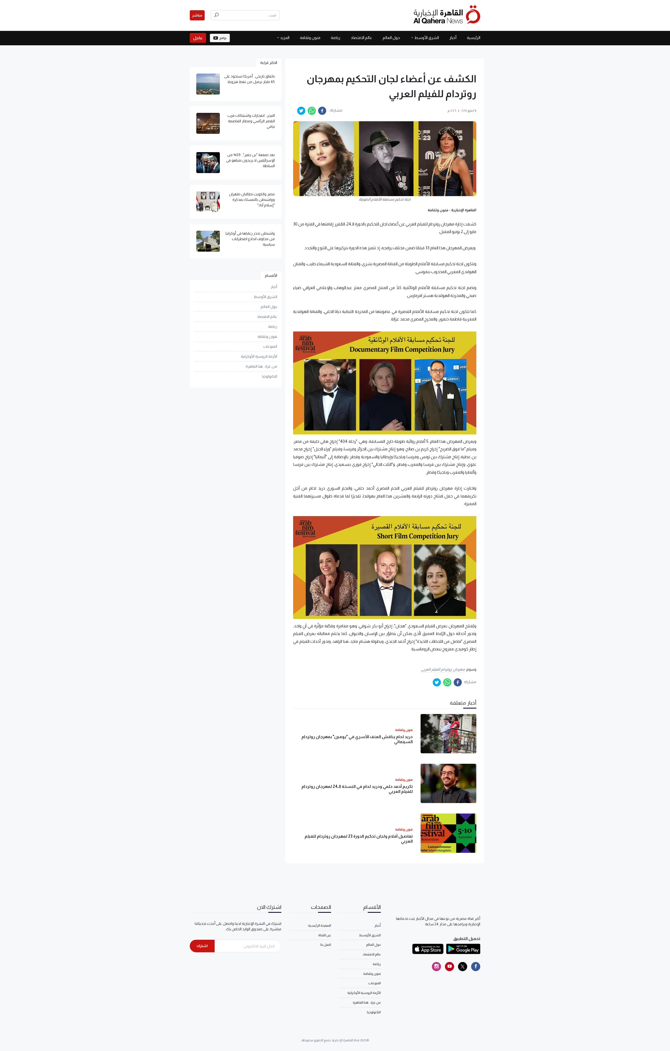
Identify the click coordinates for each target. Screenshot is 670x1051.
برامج (222, 38)
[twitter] (301, 111)
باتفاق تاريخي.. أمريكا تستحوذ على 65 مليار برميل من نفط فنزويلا (249, 79)
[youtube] (449, 966)
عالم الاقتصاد (361, 37)
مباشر (197, 15)
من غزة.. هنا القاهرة (261, 366)
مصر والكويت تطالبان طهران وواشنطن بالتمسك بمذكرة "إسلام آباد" (252, 199)
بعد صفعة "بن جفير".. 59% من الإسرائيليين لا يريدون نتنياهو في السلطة (250, 160)
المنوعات (270, 346)
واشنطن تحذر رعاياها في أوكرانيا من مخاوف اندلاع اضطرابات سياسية (250, 238)
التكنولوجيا (269, 376)
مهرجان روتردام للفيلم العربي (443, 669)
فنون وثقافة (310, 37)
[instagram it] (436, 966)
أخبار (452, 37)
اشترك (202, 946)
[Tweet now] (462, 966)
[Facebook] (475, 966)
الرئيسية (473, 37)
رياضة (335, 37)
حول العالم (391, 37)
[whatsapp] (312, 111)
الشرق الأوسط (426, 37)
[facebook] (322, 111)
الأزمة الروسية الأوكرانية (259, 356)
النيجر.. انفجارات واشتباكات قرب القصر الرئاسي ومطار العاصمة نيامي (251, 121)
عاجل (198, 38)
